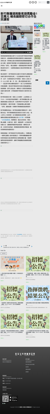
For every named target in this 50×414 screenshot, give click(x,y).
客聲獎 (27, 371)
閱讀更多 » (35, 47)
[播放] (2, 52)
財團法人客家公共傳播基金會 (26, 407)
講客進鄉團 (28, 369)
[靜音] (27, 52)
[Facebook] (30, 2)
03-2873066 (8, 380)
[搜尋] (48, 2)
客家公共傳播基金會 (7, 361)
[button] (2, 6)
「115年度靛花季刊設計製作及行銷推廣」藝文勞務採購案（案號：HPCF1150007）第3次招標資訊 (37, 332)
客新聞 (27, 366)
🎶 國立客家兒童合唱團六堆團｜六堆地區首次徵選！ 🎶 (37, 42)
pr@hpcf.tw (7, 383)
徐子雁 (21, 117)
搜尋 (36, 80)
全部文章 (3, 253)
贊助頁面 (4, 389)
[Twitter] (33, 2)
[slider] (30, 52)
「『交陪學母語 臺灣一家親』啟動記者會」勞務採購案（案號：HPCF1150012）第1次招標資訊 (37, 275)
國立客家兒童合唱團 (30, 364)
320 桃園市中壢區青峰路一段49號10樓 (13, 378)
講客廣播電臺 (28, 361)
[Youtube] (35, 2)
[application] (17, 52)
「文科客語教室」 (6, 120)
